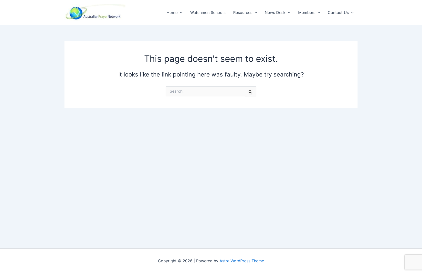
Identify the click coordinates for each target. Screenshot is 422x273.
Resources (242, 12)
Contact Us (338, 12)
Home (172, 12)
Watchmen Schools (207, 12)
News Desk (275, 12)
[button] (180, 12)
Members (306, 12)
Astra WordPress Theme (242, 260)
